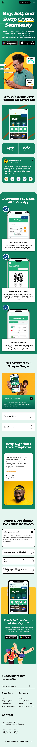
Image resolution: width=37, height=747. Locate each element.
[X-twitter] (9, 731)
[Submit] (29, 686)
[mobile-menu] (33, 2)
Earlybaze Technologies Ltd (21, 741)
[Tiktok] (15, 731)
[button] (18, 402)
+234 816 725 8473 (8, 722)
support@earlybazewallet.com (13, 724)
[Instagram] (4, 731)
